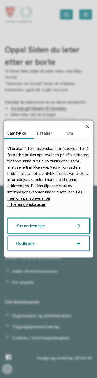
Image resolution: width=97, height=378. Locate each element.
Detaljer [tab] (44, 133)
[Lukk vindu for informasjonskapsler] (87, 126)
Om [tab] (69, 133)
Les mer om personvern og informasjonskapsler (44, 198)
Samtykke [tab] (16, 133)
